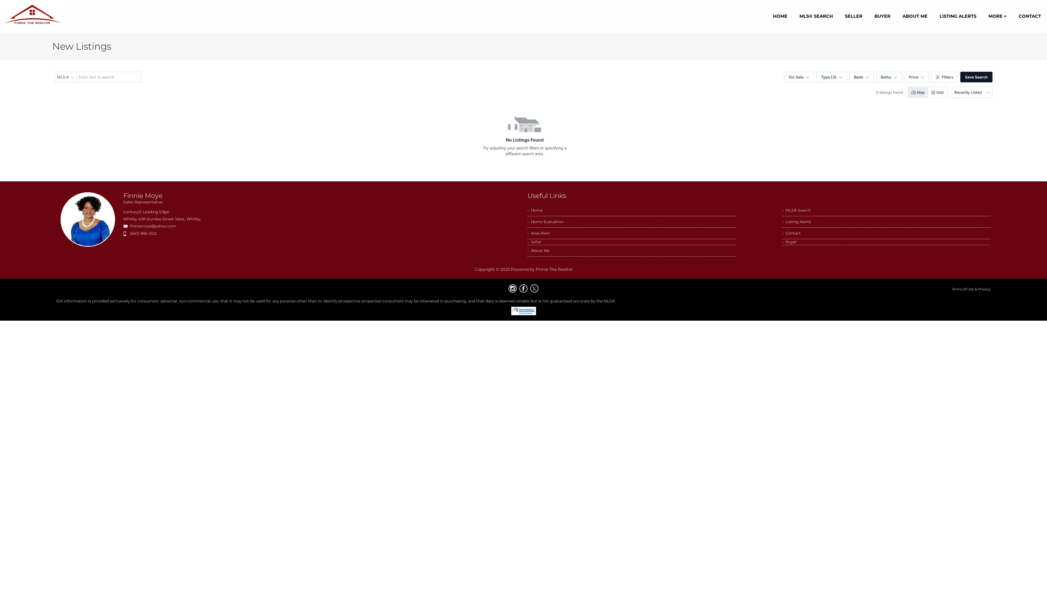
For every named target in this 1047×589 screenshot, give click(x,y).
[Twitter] (534, 288)
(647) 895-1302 (143, 233)
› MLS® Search (796, 210)
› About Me (538, 250)
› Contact (791, 233)
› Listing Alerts (796, 221)
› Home (535, 210)
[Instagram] (513, 288)
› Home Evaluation (546, 221)
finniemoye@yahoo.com (153, 226)
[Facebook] (523, 288)
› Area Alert (539, 233)
